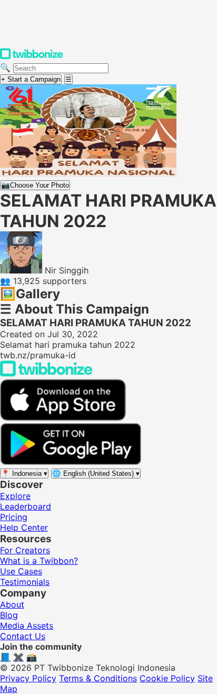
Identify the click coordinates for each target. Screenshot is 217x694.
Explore (15, 496)
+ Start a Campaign (31, 79)
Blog (9, 615)
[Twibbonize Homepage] (31, 57)
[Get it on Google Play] (70, 462)
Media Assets (26, 625)
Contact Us (22, 636)
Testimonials (25, 581)
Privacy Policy (28, 678)
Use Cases (21, 571)
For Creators (25, 550)
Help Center (24, 527)
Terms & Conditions (98, 678)
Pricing (13, 517)
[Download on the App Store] (63, 418)
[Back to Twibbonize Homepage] (46, 373)
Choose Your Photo (35, 185)
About (12, 604)
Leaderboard (25, 506)
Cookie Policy (167, 678)
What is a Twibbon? (39, 560)
